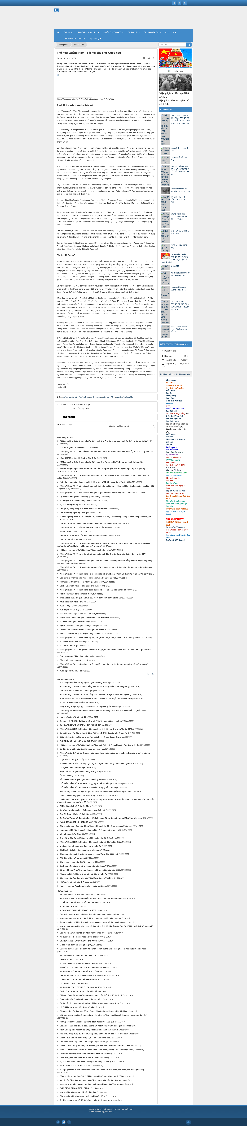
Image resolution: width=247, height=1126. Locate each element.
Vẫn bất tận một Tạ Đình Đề (72, 834)
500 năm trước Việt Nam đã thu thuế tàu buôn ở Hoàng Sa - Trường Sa (91, 1084)
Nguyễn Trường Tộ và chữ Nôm (73, 717)
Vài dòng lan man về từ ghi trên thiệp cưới (78, 955)
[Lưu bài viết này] (153, 58)
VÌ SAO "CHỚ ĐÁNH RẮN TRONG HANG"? (78, 910)
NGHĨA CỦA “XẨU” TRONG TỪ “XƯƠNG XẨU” (80, 987)
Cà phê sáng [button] (94, 38)
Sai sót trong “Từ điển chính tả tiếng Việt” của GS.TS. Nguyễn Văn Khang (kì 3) (94, 733)
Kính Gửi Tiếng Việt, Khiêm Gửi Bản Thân (78, 458)
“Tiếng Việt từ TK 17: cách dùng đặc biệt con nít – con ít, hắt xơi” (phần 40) (93, 589)
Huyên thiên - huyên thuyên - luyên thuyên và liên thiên (84, 617)
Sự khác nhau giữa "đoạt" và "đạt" (75, 621)
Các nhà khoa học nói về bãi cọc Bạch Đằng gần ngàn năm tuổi (88, 914)
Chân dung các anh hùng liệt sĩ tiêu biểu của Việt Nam (84, 1057)
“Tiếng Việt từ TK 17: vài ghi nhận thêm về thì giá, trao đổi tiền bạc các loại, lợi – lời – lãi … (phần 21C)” (105, 649)
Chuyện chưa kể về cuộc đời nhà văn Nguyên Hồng (82, 1096)
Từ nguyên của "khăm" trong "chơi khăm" (78, 500)
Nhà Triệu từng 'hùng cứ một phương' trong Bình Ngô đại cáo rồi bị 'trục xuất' (94, 1033)
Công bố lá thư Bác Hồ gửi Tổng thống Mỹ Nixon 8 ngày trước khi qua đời (92, 1025)
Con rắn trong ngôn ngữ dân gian (75, 512)
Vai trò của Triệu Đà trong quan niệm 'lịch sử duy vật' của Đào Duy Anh (91, 1080)
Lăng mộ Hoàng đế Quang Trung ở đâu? (179, 288)
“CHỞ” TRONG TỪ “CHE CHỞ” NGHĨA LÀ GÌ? (79, 902)
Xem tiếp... (151, 674)
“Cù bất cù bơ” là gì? (69, 645)
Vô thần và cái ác (67, 906)
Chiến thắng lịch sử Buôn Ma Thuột (75, 806)
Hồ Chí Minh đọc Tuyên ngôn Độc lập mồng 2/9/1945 (83, 779)
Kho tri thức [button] (170, 32)
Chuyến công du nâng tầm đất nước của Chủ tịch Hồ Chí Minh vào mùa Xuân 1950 (96, 826)
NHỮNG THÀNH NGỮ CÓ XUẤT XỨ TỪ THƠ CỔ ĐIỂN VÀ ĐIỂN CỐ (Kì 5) (180, 170)
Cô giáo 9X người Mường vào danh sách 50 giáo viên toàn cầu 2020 (90, 870)
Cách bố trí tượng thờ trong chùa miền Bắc (79, 991)
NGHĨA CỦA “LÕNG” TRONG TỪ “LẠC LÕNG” (80, 971)
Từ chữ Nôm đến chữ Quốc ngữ (74, 702)
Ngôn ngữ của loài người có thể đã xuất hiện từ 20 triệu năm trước (89, 918)
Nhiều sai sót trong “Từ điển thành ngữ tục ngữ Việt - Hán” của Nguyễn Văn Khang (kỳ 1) (99, 745)
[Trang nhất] (58, 32)
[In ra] (149, 58)
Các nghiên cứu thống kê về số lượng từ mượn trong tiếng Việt (88, 577)
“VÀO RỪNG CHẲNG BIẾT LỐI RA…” (76, 1088)
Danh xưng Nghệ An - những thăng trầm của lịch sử (83, 866)
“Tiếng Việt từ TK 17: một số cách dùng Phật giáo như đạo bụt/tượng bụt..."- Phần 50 (97, 492)
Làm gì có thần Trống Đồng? (72, 767)
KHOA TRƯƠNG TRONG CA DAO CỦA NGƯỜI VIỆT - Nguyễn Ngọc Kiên (180, 305)
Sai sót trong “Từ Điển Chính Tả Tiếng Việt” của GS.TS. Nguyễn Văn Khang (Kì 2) (95, 694)
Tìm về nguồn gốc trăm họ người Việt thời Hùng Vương (84, 682)
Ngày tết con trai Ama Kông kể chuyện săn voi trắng (83, 886)
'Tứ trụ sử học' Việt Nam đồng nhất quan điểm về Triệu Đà (85, 1053)
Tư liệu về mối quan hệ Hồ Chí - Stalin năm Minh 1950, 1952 (86, 1100)
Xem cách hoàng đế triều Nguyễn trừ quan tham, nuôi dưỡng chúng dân (92, 898)
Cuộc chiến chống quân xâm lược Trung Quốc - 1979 (83, 795)
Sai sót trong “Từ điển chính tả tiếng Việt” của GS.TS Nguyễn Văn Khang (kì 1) (94, 686)
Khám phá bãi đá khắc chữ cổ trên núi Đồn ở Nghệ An (83, 874)
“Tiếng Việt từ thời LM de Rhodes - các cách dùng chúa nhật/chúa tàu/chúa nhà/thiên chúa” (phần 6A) (105, 753)
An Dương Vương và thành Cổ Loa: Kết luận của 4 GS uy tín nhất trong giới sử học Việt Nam (101, 818)
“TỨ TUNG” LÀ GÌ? (68, 983)
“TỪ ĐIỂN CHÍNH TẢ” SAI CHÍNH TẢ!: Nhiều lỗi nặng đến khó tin (88, 787)
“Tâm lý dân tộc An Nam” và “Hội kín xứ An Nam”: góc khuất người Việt (91, 1076)
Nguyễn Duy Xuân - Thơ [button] (87, 32)
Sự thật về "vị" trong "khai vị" (73, 504)
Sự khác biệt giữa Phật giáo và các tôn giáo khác (81, 963)
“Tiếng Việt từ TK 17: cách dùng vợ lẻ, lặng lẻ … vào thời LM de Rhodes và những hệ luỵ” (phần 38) (104, 664)
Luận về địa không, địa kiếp (72, 759)
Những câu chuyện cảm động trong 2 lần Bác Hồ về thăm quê (87, 1021)
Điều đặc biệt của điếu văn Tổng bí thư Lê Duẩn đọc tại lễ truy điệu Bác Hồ (93, 1011)
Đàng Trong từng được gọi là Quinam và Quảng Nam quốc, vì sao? (89, 706)
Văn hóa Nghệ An (173, 418)
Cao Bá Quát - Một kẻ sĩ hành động (75, 814)
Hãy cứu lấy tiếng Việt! (70, 539)
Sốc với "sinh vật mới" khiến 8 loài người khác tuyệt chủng (86, 932)
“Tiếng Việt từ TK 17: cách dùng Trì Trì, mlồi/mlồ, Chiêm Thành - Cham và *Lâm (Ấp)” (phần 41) (101, 573)
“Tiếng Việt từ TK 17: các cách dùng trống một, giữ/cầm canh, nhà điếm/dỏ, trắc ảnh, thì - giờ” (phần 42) (106, 567)
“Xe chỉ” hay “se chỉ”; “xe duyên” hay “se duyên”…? (83, 633)
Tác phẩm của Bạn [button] (152, 32)
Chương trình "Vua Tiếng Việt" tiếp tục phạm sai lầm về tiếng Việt (89, 523)
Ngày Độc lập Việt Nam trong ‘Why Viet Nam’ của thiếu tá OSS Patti (89, 1029)
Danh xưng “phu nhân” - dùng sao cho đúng (79, 585)
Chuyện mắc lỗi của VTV (179, 158)
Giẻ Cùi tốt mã (66, 959)
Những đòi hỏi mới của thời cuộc (74, 882)
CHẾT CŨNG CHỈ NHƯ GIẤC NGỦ (180, 232)
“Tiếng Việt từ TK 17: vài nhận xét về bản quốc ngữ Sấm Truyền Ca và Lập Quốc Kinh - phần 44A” (103, 554)
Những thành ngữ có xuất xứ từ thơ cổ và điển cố (179, 329)
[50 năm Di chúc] (175, 82)
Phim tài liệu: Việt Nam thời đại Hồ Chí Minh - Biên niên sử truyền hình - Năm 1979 (96, 698)
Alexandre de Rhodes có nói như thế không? (80, 936)
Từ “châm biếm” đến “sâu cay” (73, 641)
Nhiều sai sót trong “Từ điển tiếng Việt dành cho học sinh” (86, 550)
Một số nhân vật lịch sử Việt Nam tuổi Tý (77, 894)
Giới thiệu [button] (68, 32)
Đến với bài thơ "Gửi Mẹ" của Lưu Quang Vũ (180, 189)
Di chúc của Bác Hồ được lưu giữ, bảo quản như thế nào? (85, 1037)
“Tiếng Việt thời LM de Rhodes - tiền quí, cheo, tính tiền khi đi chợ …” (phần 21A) (96, 729)
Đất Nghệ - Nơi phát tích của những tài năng (79, 850)
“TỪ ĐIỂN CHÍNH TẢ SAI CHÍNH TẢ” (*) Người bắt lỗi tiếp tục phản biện (91, 783)
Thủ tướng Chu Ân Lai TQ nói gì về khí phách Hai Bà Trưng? (86, 838)
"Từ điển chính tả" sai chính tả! (74, 858)
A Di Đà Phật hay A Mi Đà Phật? (73, 447)
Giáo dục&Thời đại (174, 416)
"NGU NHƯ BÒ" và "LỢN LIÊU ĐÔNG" (76, 741)
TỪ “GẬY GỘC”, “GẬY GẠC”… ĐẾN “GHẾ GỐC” (80, 725)
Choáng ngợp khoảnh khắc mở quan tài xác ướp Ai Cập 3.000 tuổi (89, 854)
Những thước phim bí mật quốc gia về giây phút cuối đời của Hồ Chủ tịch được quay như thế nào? (103, 1015)
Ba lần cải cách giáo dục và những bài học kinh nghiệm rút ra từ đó (89, 1003)
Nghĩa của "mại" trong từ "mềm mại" (76, 593)
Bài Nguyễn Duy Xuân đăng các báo (175, 374)
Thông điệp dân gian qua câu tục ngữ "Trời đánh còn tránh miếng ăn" (91, 597)
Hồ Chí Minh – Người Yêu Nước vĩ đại (76, 1007)
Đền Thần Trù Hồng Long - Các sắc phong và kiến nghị (84, 1041)
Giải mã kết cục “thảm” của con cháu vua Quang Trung (84, 975)
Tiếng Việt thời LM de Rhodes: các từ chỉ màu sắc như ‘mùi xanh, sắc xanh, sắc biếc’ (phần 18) (102, 1069)
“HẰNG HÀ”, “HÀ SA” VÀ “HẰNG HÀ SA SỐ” (79, 979)
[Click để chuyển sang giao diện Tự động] (58, 1122)
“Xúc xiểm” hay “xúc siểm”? (72, 601)
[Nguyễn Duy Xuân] (63, 17)
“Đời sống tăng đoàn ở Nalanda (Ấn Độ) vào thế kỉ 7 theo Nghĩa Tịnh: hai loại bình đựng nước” (102, 462)
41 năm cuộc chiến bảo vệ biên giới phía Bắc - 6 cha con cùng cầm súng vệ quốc (95, 791)
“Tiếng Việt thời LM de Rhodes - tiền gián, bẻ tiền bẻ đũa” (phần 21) (90, 842)
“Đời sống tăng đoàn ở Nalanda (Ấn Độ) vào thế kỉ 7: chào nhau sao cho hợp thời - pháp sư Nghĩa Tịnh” (106, 441)
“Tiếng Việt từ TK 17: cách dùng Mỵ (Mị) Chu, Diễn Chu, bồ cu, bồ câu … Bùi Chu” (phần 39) (100, 637)
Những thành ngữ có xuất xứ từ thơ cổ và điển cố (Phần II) (179, 216)
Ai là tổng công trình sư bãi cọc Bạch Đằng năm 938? (83, 967)
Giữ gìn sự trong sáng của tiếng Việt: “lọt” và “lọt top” (84, 508)
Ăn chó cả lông (66, 775)
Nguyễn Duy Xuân (113, 1109)
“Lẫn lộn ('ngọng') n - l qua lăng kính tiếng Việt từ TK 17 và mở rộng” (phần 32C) (95, 482)
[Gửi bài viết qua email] (144, 58)
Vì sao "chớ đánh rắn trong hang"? (75, 944)
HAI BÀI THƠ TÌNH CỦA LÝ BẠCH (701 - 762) (179, 199)
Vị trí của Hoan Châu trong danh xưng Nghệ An (80, 846)
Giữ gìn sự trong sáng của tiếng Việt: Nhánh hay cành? (84, 535)
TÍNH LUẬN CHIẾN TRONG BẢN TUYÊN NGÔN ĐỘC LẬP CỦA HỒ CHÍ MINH (175, 258)
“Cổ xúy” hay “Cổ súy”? (70, 609)
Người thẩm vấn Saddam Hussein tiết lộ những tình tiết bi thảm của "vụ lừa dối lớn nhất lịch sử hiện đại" (106, 926)
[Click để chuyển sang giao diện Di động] (69, 1122)
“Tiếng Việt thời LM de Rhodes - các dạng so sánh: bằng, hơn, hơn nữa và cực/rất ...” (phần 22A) (103, 710)
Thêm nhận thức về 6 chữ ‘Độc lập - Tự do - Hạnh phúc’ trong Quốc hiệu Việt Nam (96, 763)
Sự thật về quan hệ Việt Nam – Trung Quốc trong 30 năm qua (86, 1061)
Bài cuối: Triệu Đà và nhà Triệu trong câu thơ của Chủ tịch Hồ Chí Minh (91, 995)
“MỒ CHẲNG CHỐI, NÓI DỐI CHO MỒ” (76, 822)
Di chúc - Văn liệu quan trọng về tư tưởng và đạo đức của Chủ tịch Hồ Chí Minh (95, 1045)
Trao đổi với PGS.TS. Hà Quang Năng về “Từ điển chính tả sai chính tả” (91, 721)
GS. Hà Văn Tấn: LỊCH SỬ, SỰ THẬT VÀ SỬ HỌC (81, 940)
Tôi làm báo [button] (133, 32)
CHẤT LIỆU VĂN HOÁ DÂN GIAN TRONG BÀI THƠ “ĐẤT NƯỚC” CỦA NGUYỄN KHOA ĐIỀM (180, 119)
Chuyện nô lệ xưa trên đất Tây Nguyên (77, 862)
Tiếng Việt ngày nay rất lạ (71, 531)
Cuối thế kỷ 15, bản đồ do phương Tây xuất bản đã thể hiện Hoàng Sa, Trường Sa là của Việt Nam (103, 948)
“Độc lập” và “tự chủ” (69, 670)
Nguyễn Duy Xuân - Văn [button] (113, 32)
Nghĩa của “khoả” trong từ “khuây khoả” (78, 625)
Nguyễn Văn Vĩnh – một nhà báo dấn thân (78, 1092)
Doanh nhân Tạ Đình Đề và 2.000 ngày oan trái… (81, 999)
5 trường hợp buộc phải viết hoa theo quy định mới (82, 810)
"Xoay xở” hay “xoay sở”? (72, 660)
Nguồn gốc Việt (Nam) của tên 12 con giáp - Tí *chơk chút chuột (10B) (90, 830)
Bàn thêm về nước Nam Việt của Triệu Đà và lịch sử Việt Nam (86, 878)
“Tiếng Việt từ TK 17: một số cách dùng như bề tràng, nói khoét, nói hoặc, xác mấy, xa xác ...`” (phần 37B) (107, 451)
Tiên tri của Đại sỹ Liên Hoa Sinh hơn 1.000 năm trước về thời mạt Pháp (91, 922)
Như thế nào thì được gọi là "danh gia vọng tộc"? (82, 581)
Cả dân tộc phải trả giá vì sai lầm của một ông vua (82, 749)
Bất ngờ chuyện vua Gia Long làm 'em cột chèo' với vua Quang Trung (90, 737)
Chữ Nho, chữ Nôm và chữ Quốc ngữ (76, 690)
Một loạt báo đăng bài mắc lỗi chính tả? (77, 613)
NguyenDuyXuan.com (175, 527)
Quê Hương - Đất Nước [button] (73, 38)
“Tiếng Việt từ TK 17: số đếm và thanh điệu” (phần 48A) (84, 527)
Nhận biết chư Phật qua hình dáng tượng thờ (80, 771)
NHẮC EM (175, 266)
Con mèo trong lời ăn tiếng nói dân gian (77, 656)
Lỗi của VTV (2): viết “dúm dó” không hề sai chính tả (83, 629)
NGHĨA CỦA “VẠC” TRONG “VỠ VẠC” (76, 1065)
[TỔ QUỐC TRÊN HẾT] (175, 58)
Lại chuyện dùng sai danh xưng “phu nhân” (79, 496)
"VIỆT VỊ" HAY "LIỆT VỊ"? (179, 246)
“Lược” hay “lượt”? (68, 605)
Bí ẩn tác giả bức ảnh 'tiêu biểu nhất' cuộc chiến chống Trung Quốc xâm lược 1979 (96, 1049)
